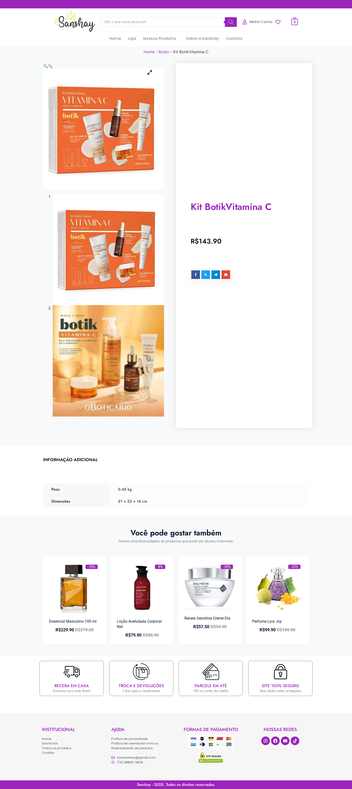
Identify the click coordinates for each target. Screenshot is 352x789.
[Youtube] (285, 741)
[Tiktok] (295, 741)
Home (115, 38)
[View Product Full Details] (74, 611)
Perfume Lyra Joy (267, 621)
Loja (132, 38)
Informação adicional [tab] (70, 459)
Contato (234, 38)
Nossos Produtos (159, 38)
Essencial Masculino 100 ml (73, 621)
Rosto (164, 51)
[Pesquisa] (231, 22)
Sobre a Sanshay (202, 38)
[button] (161, 38)
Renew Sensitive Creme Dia (207, 618)
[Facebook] (275, 741)
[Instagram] (265, 741)
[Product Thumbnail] (149, 72)
